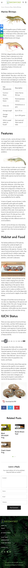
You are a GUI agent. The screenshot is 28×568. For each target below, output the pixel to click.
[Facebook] (1, 26)
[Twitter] (1, 29)
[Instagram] (1, 38)
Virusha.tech (20, 565)
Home (2, 7)
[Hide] (0, 45)
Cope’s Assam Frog (6, 451)
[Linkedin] (1, 32)
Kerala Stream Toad (19, 433)
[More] (1, 41)
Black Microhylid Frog (4, 435)
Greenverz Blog (8, 7)
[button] (12, 456)
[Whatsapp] (1, 35)
